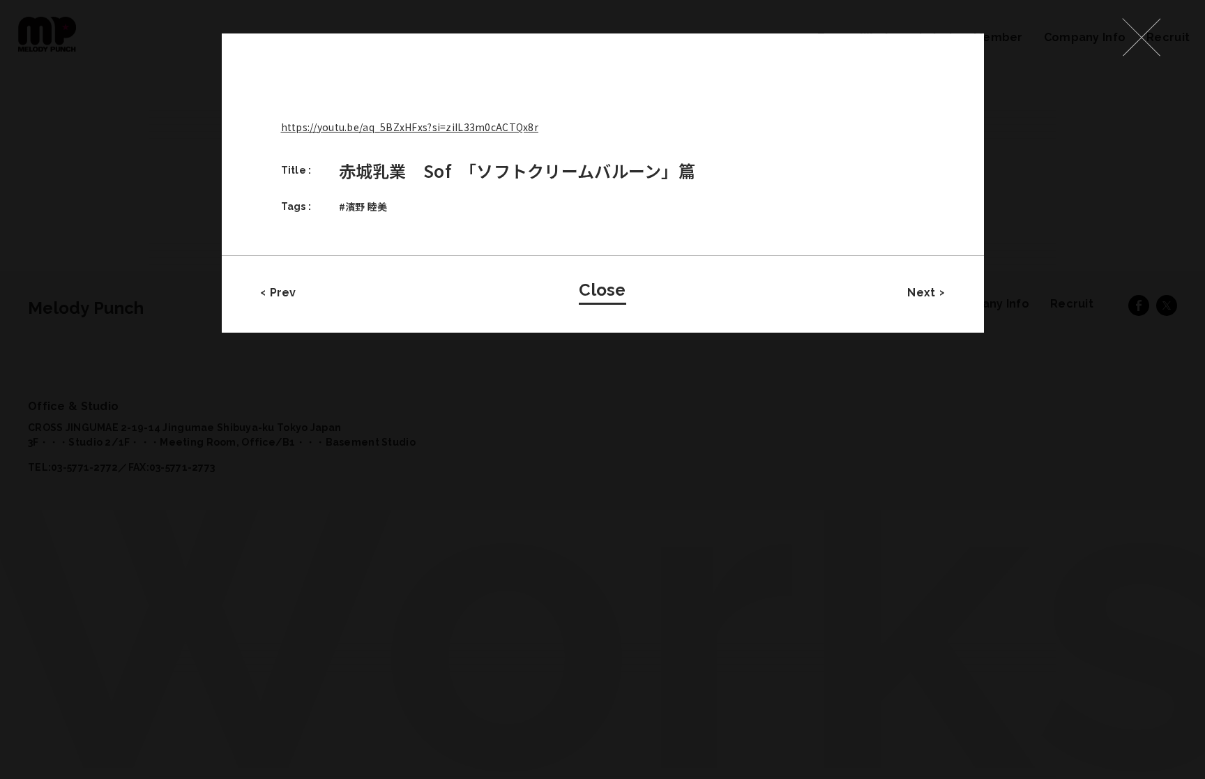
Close (602, 290)
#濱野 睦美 (363, 206)
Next (921, 292)
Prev (283, 292)
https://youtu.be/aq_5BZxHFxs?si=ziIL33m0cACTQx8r (409, 127)
